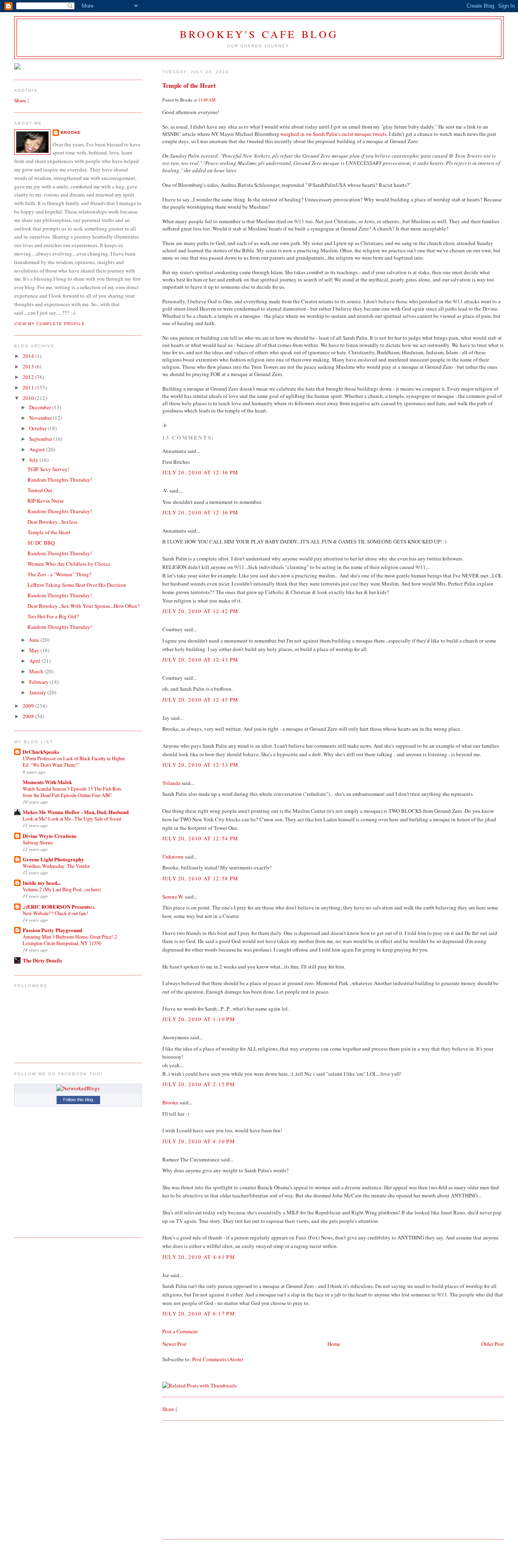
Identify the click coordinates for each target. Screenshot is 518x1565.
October (38, 428)
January (38, 692)
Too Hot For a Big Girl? (53, 616)
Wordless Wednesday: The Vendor (56, 866)
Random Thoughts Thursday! (60, 479)
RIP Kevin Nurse (46, 500)
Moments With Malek (47, 782)
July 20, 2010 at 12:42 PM (200, 611)
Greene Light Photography (53, 859)
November (41, 417)
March (37, 671)
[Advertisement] (223, 1479)
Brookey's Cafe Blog (259, 34)
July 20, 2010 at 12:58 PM (200, 878)
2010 (29, 398)
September (41, 438)
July (34, 459)
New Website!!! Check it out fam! (55, 913)
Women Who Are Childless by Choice (69, 563)
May (34, 650)
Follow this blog (78, 1099)
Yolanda (171, 783)
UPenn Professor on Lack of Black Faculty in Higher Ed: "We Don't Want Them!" (74, 761)
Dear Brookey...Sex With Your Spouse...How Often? (84, 605)
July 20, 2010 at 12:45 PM (200, 699)
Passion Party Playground (52, 930)
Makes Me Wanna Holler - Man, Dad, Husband (76, 812)
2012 (29, 377)
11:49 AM (207, 100)
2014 (29, 356)
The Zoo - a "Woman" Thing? (59, 574)
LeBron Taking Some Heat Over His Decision (77, 584)
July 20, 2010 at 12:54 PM (200, 838)
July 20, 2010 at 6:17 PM (198, 1313)
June (34, 639)
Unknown (173, 856)
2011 (29, 387)
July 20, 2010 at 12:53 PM (200, 764)
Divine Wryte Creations (49, 836)
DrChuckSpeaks (41, 751)
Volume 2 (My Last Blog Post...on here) (62, 889)
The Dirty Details (42, 960)
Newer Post (174, 1343)
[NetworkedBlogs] (78, 1088)
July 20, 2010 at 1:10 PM (198, 1019)
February (39, 681)
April (35, 660)
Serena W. (173, 896)
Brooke (170, 1102)
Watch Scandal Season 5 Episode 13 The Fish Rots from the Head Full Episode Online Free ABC (72, 791)
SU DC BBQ (41, 542)
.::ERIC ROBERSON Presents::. (59, 906)
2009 (29, 705)
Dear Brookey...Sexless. (53, 521)
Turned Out (40, 490)
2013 (29, 366)
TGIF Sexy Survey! (48, 469)
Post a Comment (180, 1331)
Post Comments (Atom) (217, 1359)
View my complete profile (49, 323)
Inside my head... (42, 882)
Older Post (492, 1343)
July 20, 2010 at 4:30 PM (198, 1141)
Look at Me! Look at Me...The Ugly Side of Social (72, 818)
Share (168, 1409)
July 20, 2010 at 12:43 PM (200, 659)
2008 (29, 716)
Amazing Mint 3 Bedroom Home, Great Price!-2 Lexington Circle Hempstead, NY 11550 (70, 939)
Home (333, 1343)
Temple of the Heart (189, 85)
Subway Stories (38, 842)
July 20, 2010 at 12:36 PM (200, 472)
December (40, 407)
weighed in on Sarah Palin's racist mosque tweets (333, 133)
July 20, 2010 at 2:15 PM (198, 1084)
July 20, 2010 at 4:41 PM (198, 1256)
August (37, 449)
